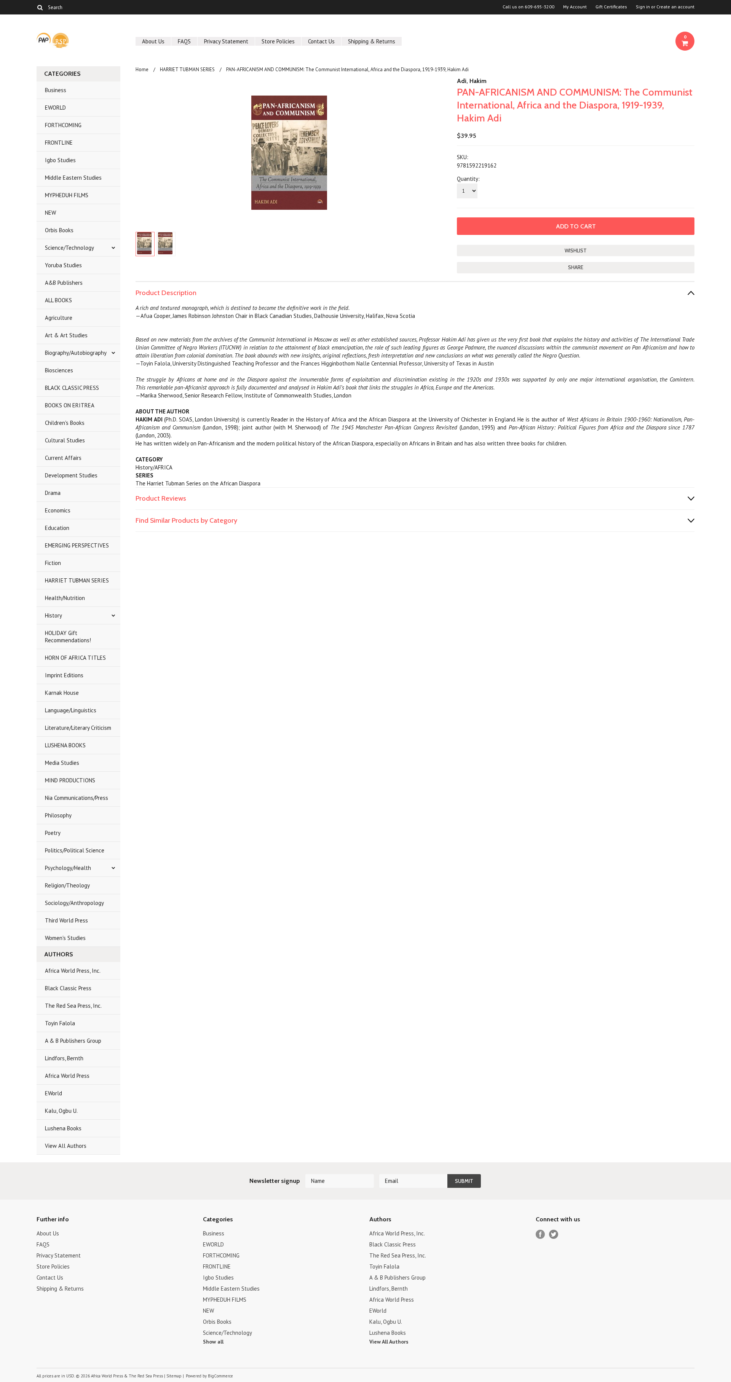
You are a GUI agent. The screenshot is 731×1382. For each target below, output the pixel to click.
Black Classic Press (68, 988)
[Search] (40, 7)
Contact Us (321, 41)
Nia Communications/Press (76, 797)
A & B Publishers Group (73, 1040)
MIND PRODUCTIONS (70, 780)
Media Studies (62, 762)
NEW (50, 212)
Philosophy (58, 815)
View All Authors (65, 1145)
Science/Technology (69, 247)
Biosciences (59, 370)
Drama (53, 492)
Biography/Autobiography (76, 352)
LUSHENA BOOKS (65, 745)
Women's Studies (65, 938)
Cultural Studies (65, 440)
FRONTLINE (59, 142)
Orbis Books (59, 230)
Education (57, 527)
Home (142, 69)
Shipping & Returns (371, 41)
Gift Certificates (611, 7)
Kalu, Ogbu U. (61, 1110)
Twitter (554, 1234)
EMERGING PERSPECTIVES (77, 545)
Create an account (675, 7)
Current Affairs (63, 457)
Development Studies (71, 475)
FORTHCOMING (63, 125)
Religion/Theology (67, 885)
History (53, 615)
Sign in (643, 7)
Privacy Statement (226, 41)
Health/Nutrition (65, 598)
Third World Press (66, 920)
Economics (57, 510)
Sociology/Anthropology (74, 902)
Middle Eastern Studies (73, 177)
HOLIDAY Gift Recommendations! (68, 636)
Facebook (540, 1234)
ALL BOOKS (58, 300)
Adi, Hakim (472, 81)
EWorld (53, 1093)
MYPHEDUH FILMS (66, 195)
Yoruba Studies (63, 265)
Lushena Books (63, 1128)
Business (55, 90)
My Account (575, 7)
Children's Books (65, 422)
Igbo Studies (60, 160)
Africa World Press (67, 1075)
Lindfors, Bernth (64, 1058)
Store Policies (278, 41)
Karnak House (62, 692)
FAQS (184, 41)
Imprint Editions (64, 675)
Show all (213, 1341)
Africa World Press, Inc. (73, 970)
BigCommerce (220, 1376)
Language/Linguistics (70, 710)
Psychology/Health (68, 867)
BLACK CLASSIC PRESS (72, 387)
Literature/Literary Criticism (78, 727)
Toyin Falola (60, 1023)
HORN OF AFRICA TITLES (75, 657)
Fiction (53, 563)
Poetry (53, 832)
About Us (153, 41)
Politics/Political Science (74, 850)
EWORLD (55, 107)
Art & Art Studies (66, 335)
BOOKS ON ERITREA (69, 405)
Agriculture (58, 317)
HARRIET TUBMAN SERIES (77, 580)
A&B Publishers (64, 282)
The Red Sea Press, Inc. (73, 1005)
